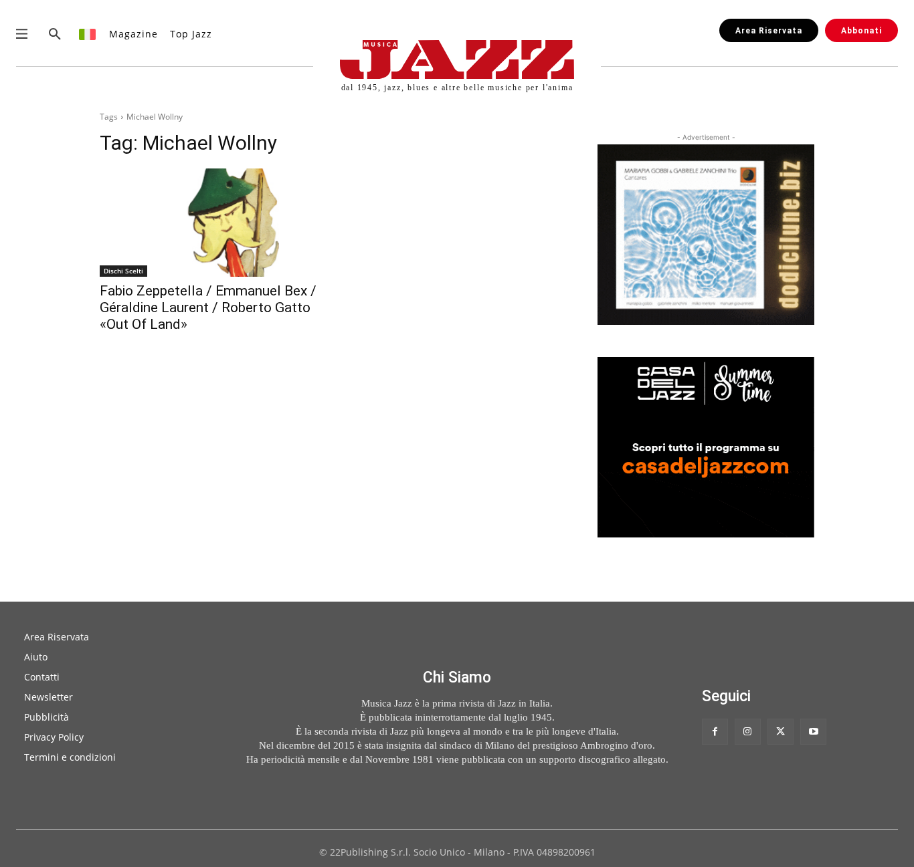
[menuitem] (88, 33)
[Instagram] (748, 732)
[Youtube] (813, 732)
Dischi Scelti (123, 270)
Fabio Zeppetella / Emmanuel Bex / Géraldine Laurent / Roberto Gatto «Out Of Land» (208, 307)
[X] (780, 732)
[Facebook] (715, 732)
